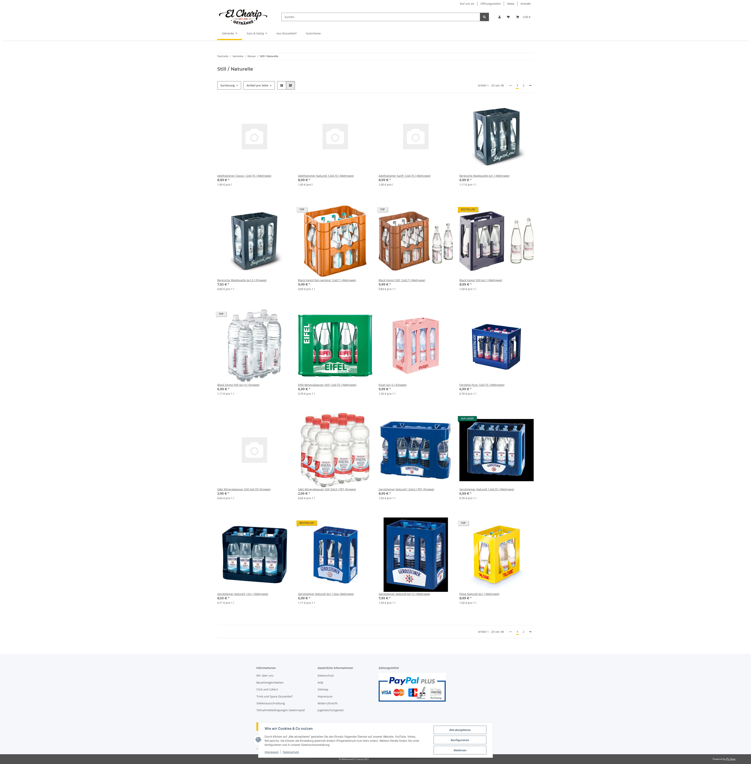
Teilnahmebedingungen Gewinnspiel (280, 710)
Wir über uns (265, 675)
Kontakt (526, 3)
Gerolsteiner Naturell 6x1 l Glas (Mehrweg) (326, 594)
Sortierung (227, 85)
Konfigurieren (460, 740)
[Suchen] (484, 17)
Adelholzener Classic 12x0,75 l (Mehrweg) (244, 176)
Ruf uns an (467, 3)
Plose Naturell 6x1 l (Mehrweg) (479, 594)
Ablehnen (460, 750)
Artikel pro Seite (257, 85)
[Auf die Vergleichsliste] (275, 106)
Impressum (272, 752)
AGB (320, 682)
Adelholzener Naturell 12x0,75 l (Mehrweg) (326, 176)
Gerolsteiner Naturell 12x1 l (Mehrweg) (242, 594)
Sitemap (323, 689)
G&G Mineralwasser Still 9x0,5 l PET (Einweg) (327, 489)
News (510, 3)
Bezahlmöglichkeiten (270, 682)
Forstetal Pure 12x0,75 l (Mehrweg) (481, 385)
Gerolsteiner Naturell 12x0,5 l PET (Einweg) (406, 489)
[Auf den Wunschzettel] (285, 106)
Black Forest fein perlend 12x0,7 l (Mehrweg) (327, 280)
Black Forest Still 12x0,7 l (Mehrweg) (402, 280)
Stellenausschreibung (270, 703)
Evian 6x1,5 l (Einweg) (392, 385)
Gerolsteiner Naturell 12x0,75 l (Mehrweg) (486, 489)
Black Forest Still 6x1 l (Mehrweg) (480, 280)
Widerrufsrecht (328, 703)
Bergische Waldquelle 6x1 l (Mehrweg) (484, 176)
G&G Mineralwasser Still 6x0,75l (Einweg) (243, 489)
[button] (499, 17)
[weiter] (530, 85)
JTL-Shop (730, 759)
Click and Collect (267, 689)
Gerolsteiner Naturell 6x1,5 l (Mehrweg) (404, 594)
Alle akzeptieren (460, 730)
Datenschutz (291, 752)
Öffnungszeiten (491, 3)
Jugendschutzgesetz (331, 710)
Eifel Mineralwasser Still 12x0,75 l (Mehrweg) (327, 385)
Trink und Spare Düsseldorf (274, 696)
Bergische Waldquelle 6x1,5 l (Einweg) (242, 280)
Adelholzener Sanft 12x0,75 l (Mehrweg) (404, 176)
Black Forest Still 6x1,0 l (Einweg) (238, 385)
